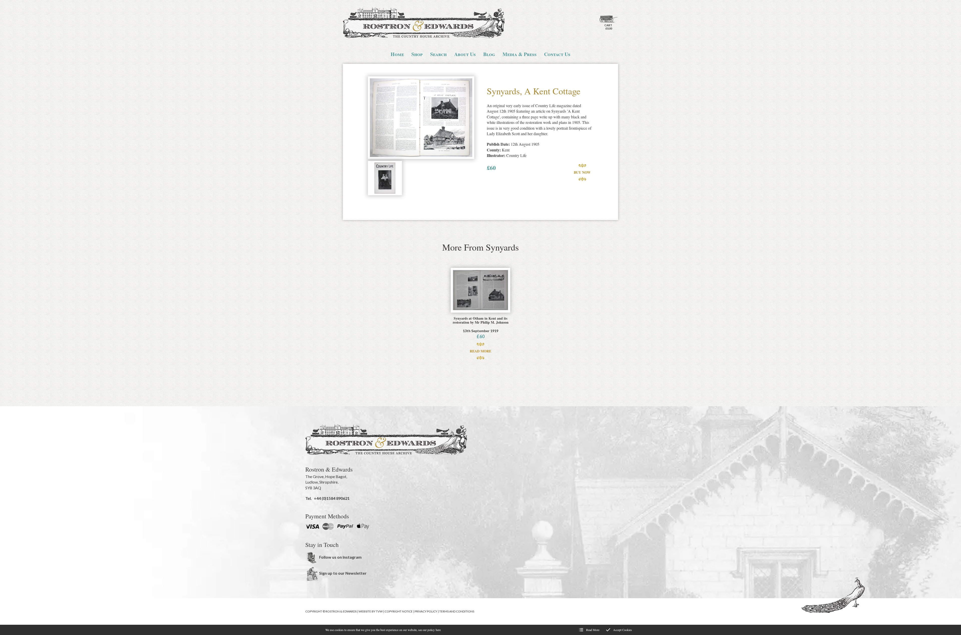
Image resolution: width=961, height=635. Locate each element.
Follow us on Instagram (340, 557)
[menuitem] (397, 54)
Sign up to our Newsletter (343, 573)
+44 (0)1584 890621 (332, 498)
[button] (421, 118)
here (438, 630)
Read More (480, 351)
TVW (379, 611)
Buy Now (582, 172)
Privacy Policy (426, 611)
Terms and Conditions (456, 611)
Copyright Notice (399, 611)
